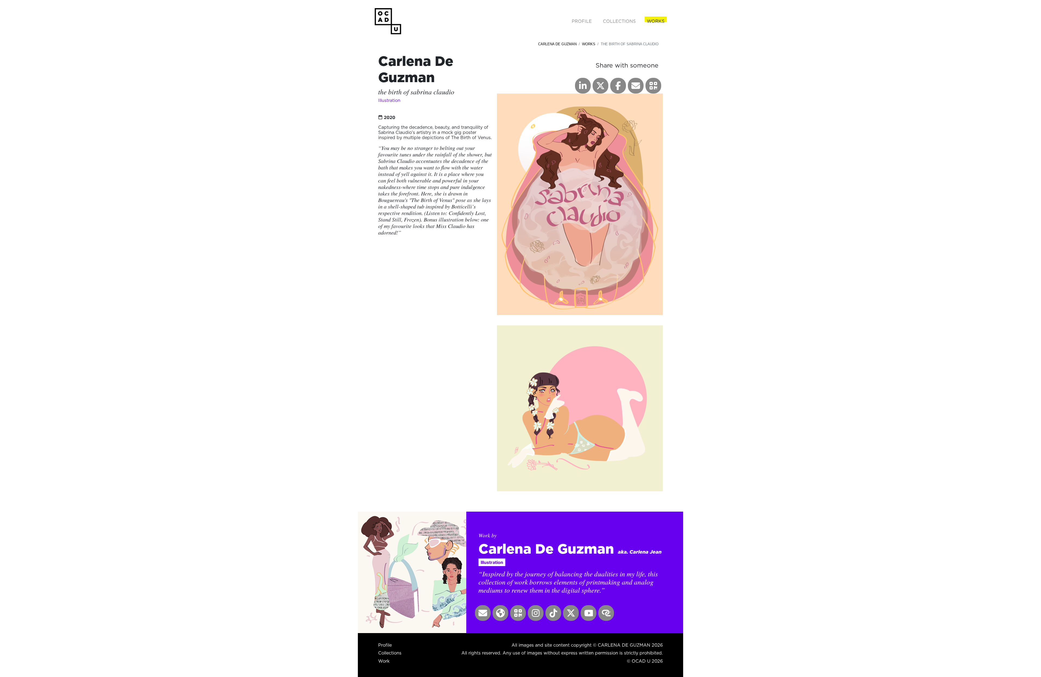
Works (588, 44)
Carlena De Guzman (557, 44)
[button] (653, 86)
